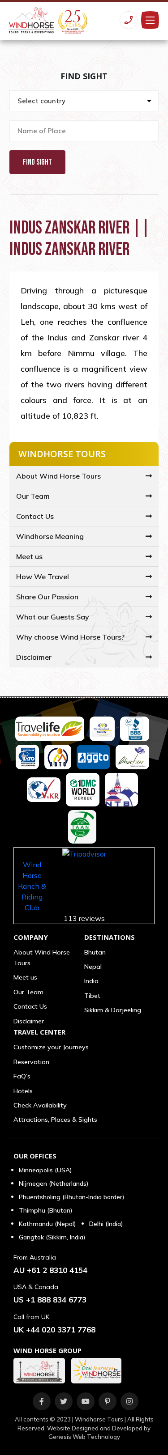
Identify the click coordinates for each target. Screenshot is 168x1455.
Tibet (92, 996)
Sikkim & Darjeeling (112, 1010)
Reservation (31, 1062)
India (91, 981)
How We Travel (42, 576)
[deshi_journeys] (98, 1370)
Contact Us (35, 516)
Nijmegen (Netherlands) (53, 1183)
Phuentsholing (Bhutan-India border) (71, 1197)
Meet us (29, 556)
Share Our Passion (47, 596)
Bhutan (95, 952)
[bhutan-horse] (41, 1370)
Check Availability (40, 1105)
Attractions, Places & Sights (55, 1120)
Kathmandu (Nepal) (47, 1224)
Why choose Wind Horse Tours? (70, 636)
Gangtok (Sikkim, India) (52, 1237)
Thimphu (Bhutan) (45, 1210)
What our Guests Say (52, 616)
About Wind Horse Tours (58, 475)
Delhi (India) (106, 1224)
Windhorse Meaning (50, 536)
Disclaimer (34, 657)
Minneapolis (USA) (45, 1170)
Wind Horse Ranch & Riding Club (32, 886)
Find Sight (37, 162)
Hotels (23, 1091)
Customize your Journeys (51, 1047)
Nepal (93, 967)
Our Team (33, 496)
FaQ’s (21, 1076)
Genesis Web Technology (84, 1436)
